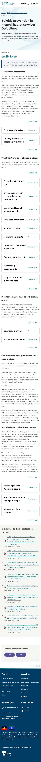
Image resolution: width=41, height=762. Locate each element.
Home (3, 13)
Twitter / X (28, 707)
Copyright (24, 686)
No (21, 655)
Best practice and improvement (7, 687)
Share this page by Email (15, 56)
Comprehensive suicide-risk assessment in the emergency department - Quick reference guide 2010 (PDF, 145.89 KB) (23, 565)
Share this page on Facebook (7, 56)
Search (23, 4)
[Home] (8, 3)
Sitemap (24, 696)
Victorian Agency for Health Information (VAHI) (11, 717)
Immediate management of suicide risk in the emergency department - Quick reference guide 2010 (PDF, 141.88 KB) (23, 576)
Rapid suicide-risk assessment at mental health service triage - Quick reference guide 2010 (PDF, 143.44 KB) (22, 597)
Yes (9, 655)
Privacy (23, 693)
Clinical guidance (7, 15)
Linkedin (27, 711)
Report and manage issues (10, 682)
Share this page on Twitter (3, 56)
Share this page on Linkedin (11, 56)
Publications (6, 691)
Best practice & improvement (17, 13)
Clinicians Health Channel (10, 707)
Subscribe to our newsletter (30, 682)
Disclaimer (24, 689)
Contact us (24, 678)
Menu (33, 4)
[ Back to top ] (33, 122)
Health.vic (5, 713)
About (3, 695)
